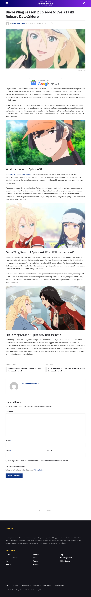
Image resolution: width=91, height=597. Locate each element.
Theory (36, 564)
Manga (8, 564)
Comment (10, 411)
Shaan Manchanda (18, 23)
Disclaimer (36, 585)
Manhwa (36, 555)
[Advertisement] (45, 494)
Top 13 (62, 555)
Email (8, 451)
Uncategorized (66, 558)
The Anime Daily (14, 590)
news (45, 23)
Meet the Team (59, 585)
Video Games (65, 561)
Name (8, 441)
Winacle (41, 590)
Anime (41, 23)
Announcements (12, 558)
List (7, 561)
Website (50, 451)
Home (7, 585)
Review (36, 561)
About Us (15, 585)
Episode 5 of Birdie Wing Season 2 (20, 174)
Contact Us (25, 585)
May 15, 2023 (32, 23)
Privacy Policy (38, 470)
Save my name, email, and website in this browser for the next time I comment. (38, 461)
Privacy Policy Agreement (16, 466)
